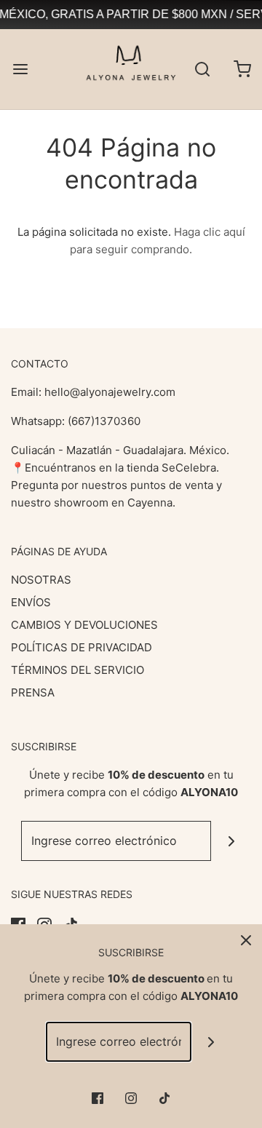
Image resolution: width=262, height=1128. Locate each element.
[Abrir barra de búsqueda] (202, 69)
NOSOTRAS (41, 580)
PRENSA (33, 692)
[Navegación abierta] (20, 69)
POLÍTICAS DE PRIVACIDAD (81, 647)
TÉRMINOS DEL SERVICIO (77, 670)
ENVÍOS (31, 602)
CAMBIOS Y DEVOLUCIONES (84, 625)
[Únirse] (231, 841)
